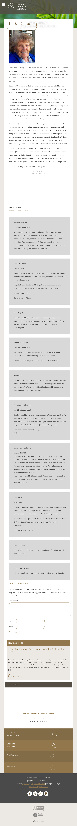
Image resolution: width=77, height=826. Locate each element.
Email (11, 627)
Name (11, 621)
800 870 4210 (39, 784)
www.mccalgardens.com (18, 211)
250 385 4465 (27, 784)
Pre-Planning (13, 755)
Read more (15, 676)
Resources (11, 766)
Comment (13, 601)
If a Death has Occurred (13, 734)
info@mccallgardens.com (38, 787)
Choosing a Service (11, 745)
